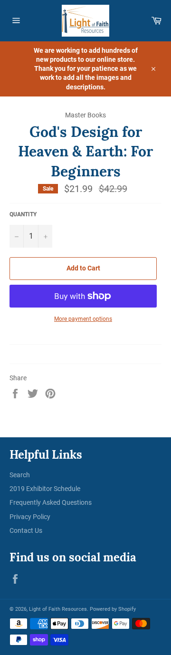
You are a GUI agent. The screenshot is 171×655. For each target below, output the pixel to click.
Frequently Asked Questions (51, 502)
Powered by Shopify (113, 609)
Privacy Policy (30, 516)
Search (20, 475)
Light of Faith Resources (58, 609)
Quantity (23, 214)
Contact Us (26, 530)
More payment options (83, 319)
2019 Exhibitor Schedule (45, 488)
